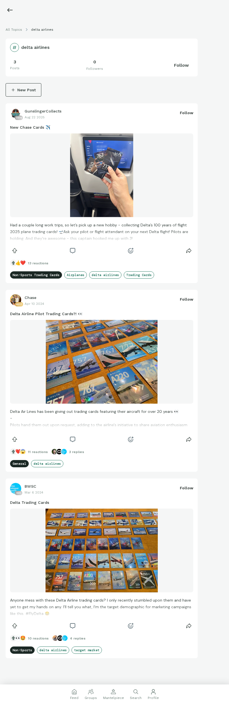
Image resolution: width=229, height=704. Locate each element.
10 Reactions (38, 638)
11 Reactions (38, 452)
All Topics (14, 30)
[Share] (188, 250)
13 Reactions (38, 263)
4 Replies (77, 638)
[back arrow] (10, 10)
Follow (181, 65)
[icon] (14, 250)
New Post (26, 90)
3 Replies (76, 452)
